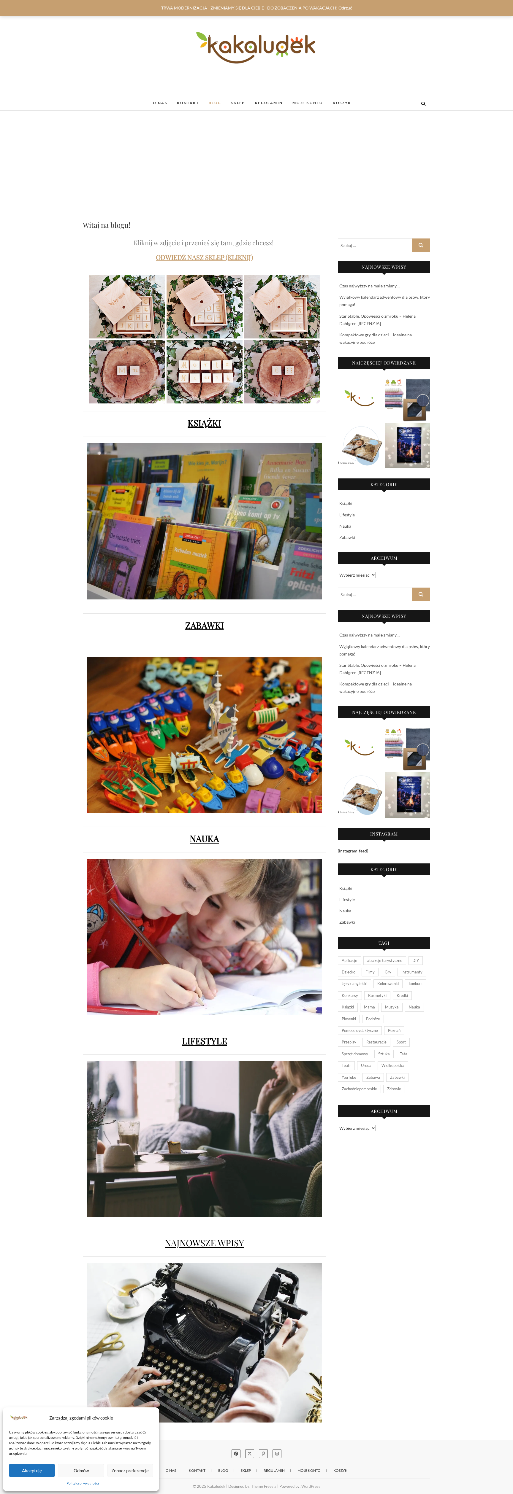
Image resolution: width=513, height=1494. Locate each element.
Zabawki (347, 537)
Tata (403, 1053)
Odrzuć (345, 7)
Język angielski (354, 983)
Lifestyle (347, 514)
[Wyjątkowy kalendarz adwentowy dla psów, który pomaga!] (361, 446)
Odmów (81, 1470)
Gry (388, 972)
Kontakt (188, 103)
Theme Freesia (263, 1486)
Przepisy (349, 1042)
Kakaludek (99, 99)
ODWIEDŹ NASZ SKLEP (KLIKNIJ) (204, 257)
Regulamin (269, 103)
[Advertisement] (256, 154)
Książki (345, 503)
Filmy (370, 972)
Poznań (394, 1030)
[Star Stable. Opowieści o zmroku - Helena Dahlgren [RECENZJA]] (407, 446)
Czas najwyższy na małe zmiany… (369, 285)
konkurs (415, 983)
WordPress (310, 1486)
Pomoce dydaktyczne (360, 1030)
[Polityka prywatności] (361, 399)
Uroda (366, 1065)
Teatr (346, 1065)
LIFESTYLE (204, 1041)
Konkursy (350, 995)
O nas (160, 103)
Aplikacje (349, 960)
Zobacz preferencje (130, 1470)
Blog (215, 103)
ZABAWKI (204, 625)
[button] (19, 1418)
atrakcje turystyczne (384, 960)
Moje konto (307, 103)
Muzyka (392, 1007)
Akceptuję (32, 1470)
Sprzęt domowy (355, 1053)
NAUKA (204, 838)
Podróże (373, 1018)
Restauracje (376, 1042)
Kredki (402, 995)
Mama (369, 1007)
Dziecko (348, 972)
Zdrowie (394, 1088)
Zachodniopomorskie (359, 1088)
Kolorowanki (388, 983)
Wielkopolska (392, 1065)
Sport (401, 1042)
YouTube (349, 1077)
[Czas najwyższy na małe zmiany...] (407, 399)
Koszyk (342, 103)
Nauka (345, 526)
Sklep (238, 103)
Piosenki (349, 1018)
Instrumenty (411, 972)
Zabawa (373, 1077)
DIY (415, 960)
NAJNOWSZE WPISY (204, 1243)
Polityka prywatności (82, 1483)
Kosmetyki (377, 995)
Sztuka (384, 1053)
